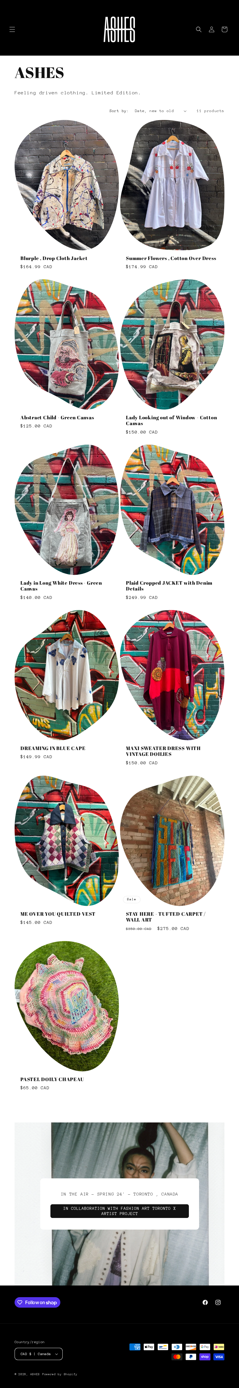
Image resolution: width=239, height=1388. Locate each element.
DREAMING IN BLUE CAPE (52, 748)
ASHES (35, 1374)
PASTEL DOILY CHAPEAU (52, 1079)
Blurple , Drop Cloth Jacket (54, 258)
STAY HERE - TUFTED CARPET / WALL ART (166, 917)
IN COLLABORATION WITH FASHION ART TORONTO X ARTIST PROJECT (119, 1211)
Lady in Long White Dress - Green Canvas (61, 586)
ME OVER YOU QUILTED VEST (58, 914)
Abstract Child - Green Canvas (57, 418)
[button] (12, 29)
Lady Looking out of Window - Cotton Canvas (171, 421)
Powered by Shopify (60, 1374)
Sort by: (119, 111)
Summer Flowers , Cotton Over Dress (171, 258)
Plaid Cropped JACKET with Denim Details (169, 586)
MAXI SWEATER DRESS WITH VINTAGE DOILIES (163, 751)
